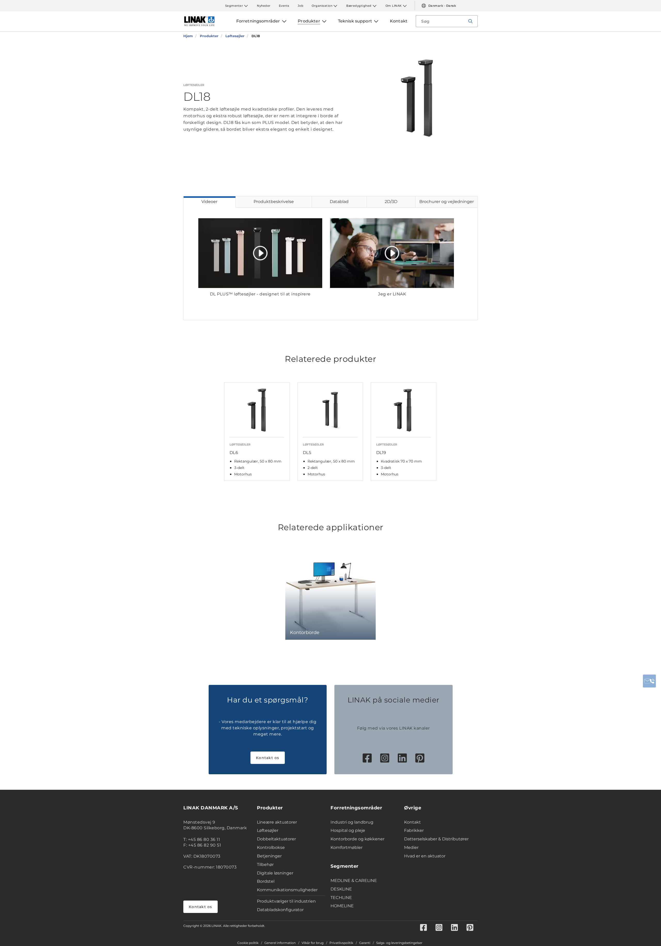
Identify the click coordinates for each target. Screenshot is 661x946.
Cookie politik (247, 943)
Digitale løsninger (275, 873)
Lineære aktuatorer (277, 822)
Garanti (364, 943)
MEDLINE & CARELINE (353, 880)
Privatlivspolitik (341, 943)
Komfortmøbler (346, 847)
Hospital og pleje (347, 830)
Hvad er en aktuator (424, 856)
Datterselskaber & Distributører (436, 838)
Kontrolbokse (271, 847)
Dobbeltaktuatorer (276, 838)
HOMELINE (342, 905)
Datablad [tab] (339, 201)
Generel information (280, 943)
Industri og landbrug (351, 822)
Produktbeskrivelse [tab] (274, 201)
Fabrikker (414, 830)
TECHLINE (341, 897)
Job (301, 5)
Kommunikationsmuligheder (287, 889)
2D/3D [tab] (391, 201)
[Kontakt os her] (649, 681)
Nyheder (264, 5)
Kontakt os (267, 757)
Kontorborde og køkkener (357, 838)
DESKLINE (341, 889)
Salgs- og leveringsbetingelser (399, 943)
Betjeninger (269, 856)
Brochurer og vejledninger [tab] (446, 201)
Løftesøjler (267, 830)
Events (284, 5)
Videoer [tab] (209, 201)
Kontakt (412, 822)
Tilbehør (265, 864)
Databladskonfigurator (280, 909)
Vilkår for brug (313, 943)
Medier (411, 847)
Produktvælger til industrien (286, 901)
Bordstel (265, 881)
